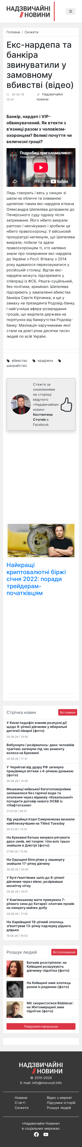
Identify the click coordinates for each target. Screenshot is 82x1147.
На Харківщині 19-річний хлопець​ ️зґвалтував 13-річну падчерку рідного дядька (39, 926)
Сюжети (31, 32)
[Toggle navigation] (70, 11)
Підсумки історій (61, 1103)
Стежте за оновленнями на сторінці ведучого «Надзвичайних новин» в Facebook (46, 404)
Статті (20, 1103)
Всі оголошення (64, 952)
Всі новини (67, 712)
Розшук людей (59, 1108)
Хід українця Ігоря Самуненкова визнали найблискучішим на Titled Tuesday (41, 821)
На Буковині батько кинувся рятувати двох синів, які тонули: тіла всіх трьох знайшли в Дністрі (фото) (38, 841)
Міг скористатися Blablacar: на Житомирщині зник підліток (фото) (50, 1007)
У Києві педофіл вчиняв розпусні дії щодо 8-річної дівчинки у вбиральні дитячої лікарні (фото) (37, 727)
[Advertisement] (41, 476)
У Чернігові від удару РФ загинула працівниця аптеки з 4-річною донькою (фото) (40, 771)
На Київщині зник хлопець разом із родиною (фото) (49, 985)
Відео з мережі (59, 1098)
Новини (21, 1098)
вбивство (19, 360)
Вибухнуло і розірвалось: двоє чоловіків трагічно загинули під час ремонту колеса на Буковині (40, 749)
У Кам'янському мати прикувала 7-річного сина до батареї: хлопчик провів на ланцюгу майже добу (40, 904)
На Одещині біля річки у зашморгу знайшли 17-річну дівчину (36, 861)
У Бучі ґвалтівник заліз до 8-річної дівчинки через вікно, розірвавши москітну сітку (35, 881)
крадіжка (45, 360)
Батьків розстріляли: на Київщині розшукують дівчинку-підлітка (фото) (48, 966)
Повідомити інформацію (41, 1026)
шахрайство (17, 365)
